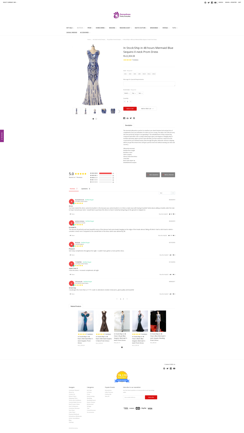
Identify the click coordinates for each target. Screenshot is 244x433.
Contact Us (72, 394)
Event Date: (129, 90)
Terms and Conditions (75, 400)
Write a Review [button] (169, 175)
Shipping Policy (73, 398)
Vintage (165, 28)
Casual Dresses (71, 32)
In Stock (80, 28)
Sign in (227, 2)
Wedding (112, 28)
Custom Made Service (75, 402)
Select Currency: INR (9, 2)
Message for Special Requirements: (133, 79)
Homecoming (100, 28)
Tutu (174, 28)
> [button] (127, 299)
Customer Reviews (74, 408)
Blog (70, 420)
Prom (89, 28)
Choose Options (85, 323)
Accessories (84, 32)
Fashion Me (108, 394)
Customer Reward (74, 390)
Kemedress (108, 390)
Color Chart (72, 412)
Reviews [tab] (72, 189)
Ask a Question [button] (153, 175)
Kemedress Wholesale (75, 416)
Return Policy (72, 396)
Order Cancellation (74, 418)
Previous (70, 111)
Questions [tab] (84, 189)
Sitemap (71, 422)
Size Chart (72, 410)
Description (128, 125)
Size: (127, 70)
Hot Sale (69, 28)
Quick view (86, 319)
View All (107, 396)
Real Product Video (74, 404)
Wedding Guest (125, 28)
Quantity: (126, 98)
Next (119, 111)
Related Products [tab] (76, 306)
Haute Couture (140, 28)
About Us (71, 392)
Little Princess (109, 392)
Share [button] (73, 214)
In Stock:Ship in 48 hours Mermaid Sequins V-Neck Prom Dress (104, 339)
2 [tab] (96, 119)
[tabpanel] (76, 111)
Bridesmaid (154, 28)
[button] (170, 214)
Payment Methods (74, 414)
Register (234, 2)
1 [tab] (93, 119)
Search (221, 2)
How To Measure (73, 406)
